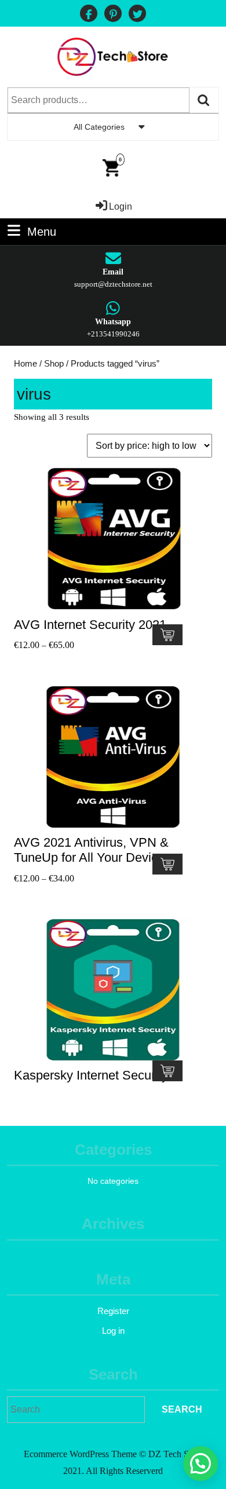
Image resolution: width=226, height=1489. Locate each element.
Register (113, 1311)
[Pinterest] (113, 15)
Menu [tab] (41, 230)
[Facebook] (89, 15)
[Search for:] (76, 1409)
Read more (167, 1070)
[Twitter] (137, 15)
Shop (54, 363)
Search (203, 100)
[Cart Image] (111, 167)
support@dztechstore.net (113, 284)
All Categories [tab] (99, 126)
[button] (200, 1463)
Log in (113, 1331)
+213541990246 (113, 334)
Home (25, 363)
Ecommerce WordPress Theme (80, 1454)
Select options (167, 634)
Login (120, 206)
